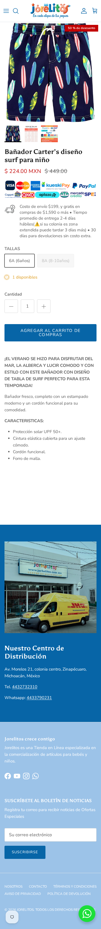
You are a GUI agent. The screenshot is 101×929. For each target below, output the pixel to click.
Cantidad (13, 294)
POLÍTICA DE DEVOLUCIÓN (69, 894)
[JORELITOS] (50, 11)
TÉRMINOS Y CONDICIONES (75, 886)
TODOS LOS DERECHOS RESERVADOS (65, 909)
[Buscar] (18, 11)
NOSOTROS (13, 886)
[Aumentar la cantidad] (43, 306)
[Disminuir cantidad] (11, 306)
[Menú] (6, 11)
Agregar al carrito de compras (50, 333)
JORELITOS (25, 909)
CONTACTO (38, 886)
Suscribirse (25, 852)
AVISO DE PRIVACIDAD (22, 894)
